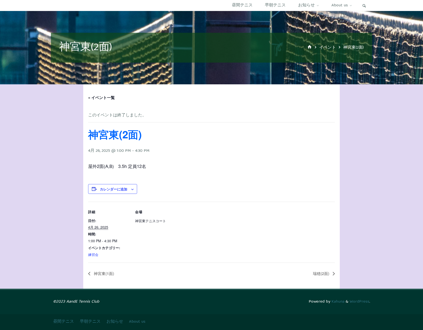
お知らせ (114, 321)
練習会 (93, 254)
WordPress (359, 301)
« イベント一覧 (101, 97)
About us (137, 321)
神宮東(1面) (103, 273)
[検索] (364, 5)
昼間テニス (63, 321)
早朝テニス (90, 321)
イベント (327, 47)
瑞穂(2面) (321, 273)
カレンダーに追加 (113, 189)
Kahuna (337, 301)
